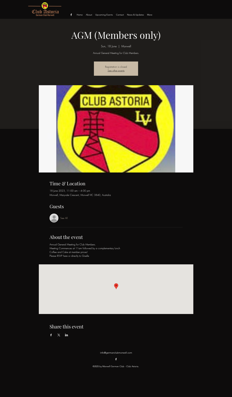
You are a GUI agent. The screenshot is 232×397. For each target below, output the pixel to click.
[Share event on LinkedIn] (66, 335)
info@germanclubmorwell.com (116, 352)
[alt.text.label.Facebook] (71, 14)
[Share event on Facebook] (51, 335)
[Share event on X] (58, 335)
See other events (116, 70)
